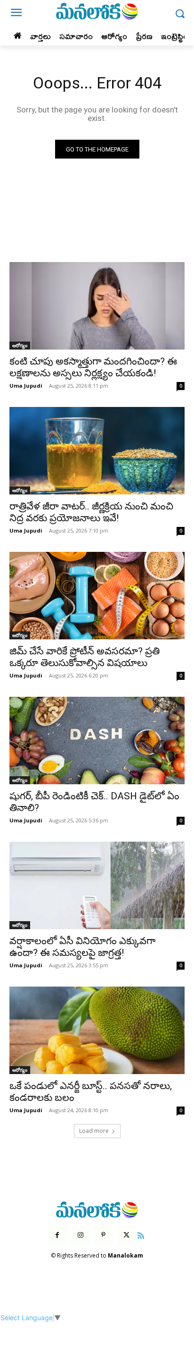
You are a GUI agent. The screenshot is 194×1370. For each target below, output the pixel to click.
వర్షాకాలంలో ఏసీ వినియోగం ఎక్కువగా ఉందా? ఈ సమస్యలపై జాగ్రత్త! (82, 946)
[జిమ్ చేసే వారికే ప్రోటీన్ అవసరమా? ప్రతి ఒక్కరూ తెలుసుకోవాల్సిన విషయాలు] (97, 595)
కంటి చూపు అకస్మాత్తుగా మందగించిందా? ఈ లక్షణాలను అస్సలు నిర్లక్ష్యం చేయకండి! (93, 367)
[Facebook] (57, 1235)
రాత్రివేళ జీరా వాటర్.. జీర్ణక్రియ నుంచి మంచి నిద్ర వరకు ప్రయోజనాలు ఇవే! (91, 512)
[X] (126, 1235)
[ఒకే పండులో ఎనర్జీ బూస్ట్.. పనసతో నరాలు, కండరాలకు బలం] (97, 1030)
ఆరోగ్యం (19, 345)
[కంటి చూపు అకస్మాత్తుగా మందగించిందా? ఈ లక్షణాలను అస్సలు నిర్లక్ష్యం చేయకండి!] (97, 306)
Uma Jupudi (25, 385)
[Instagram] (80, 1235)
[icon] (141, 1234)
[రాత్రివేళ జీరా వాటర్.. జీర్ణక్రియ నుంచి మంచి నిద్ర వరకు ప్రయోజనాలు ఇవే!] (97, 450)
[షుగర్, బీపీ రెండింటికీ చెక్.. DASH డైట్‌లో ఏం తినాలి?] (97, 740)
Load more (94, 1131)
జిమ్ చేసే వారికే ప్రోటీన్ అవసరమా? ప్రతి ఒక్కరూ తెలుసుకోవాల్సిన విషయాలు (84, 657)
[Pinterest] (103, 1235)
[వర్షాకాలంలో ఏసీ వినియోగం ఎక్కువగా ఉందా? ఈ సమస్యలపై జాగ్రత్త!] (97, 885)
